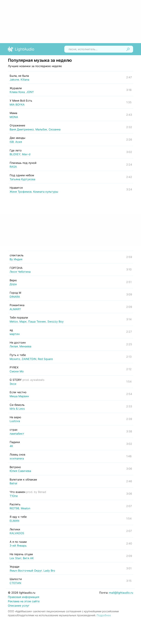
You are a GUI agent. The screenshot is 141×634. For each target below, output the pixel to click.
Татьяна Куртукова (22, 179)
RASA (13, 166)
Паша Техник (37, 321)
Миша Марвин (19, 396)
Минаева (25, 346)
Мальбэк (41, 129)
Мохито (15, 359)
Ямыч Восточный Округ (26, 570)
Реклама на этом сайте (24, 601)
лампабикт (17, 433)
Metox (14, 321)
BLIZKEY (15, 154)
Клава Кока (17, 92)
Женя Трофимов (21, 191)
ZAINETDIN (29, 359)
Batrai (13, 483)
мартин (15, 334)
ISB (12, 141)
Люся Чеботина (20, 271)
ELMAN (14, 520)
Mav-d (26, 154)
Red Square (45, 359)
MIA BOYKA (17, 104)
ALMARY (15, 309)
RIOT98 (14, 508)
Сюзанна (55, 129)
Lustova (15, 421)
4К (11, 446)
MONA (14, 117)
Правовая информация (23, 597)
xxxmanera (17, 458)
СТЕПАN (15, 583)
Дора (13, 284)
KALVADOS (17, 533)
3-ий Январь (18, 545)
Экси (13, 383)
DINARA (15, 296)
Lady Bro (49, 570)
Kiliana (25, 79)
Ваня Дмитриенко (22, 129)
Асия (18, 141)
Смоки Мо (17, 371)
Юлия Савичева (20, 471)
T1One (14, 496)
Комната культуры (45, 191)
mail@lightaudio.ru (121, 592)
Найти (128, 49)
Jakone (14, 79)
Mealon (25, 508)
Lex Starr (15, 558)
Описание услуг (18, 605)
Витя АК (28, 558)
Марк (23, 321)
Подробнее (104, 615)
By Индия (16, 259)
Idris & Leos (17, 408)
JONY (30, 92)
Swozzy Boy (55, 321)
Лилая (14, 346)
